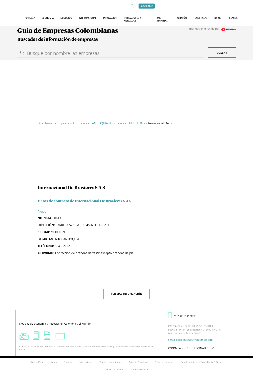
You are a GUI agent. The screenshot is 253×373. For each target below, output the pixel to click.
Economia (48, 17)
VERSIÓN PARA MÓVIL (185, 315)
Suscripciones (85, 362)
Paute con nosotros (164, 362)
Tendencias (200, 17)
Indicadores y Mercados (132, 19)
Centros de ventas (140, 369)
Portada (30, 17)
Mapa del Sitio (37, 362)
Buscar (222, 53)
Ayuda (42, 211)
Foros (217, 17)
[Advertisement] (126, 88)
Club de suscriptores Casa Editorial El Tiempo (201, 362)
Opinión (182, 17)
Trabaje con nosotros (114, 369)
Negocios (66, 17)
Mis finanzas (162, 19)
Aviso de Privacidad (138, 362)
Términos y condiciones (110, 362)
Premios (233, 17)
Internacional (87, 17)
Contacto (68, 362)
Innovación (110, 17)
